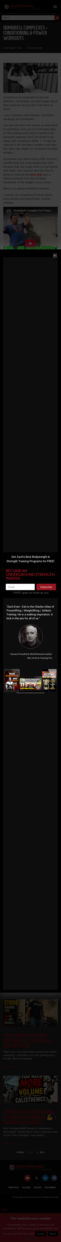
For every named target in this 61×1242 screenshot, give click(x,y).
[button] (55, 255)
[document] (30, 621)
